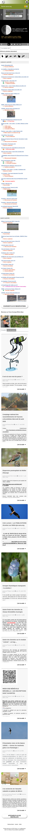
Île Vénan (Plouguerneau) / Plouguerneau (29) (11, 119)
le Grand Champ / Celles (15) (7, 273)
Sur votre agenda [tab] (11, 330)
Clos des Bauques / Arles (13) (8, 249)
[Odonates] (23, 56)
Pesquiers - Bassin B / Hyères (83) (9, 202)
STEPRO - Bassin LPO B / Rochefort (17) (10, 108)
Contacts (16, 824)
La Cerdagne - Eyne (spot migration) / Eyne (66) (12, 173)
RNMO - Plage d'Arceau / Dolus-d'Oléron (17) (11, 104)
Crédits (20, 824)
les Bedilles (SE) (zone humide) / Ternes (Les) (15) (12, 277)
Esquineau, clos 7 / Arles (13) (8, 252)
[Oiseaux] (2, 56)
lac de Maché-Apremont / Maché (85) (9, 206)
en (26, 6)
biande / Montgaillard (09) (7, 65)
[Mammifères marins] (11, 56)
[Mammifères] (7, 56)
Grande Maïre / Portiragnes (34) (8, 144)
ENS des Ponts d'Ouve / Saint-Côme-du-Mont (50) (12, 151)
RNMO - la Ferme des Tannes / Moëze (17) (10, 289)
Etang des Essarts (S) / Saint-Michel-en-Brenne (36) (13, 147)
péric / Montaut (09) (5, 232)
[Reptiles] (15, 56)
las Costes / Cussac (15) (6, 268)
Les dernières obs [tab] (5, 48)
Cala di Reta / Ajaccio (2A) (7, 135)
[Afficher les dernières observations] (8, 51)
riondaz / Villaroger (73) (6, 183)
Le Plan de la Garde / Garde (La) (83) (9, 187)
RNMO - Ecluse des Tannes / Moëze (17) (10, 93)
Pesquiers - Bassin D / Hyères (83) (9, 198)
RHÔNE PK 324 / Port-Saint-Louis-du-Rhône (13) (12, 256)
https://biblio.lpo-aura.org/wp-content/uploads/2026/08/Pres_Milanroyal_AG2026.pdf (14, 543)
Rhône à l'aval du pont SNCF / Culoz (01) (10, 221)
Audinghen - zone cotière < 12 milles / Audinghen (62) (13, 169)
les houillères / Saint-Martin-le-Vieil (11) (10, 69)
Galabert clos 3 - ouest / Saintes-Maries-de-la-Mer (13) (13, 85)
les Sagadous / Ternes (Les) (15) (8, 281)
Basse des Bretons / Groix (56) (8, 160)
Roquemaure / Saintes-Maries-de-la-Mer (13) (11, 89)
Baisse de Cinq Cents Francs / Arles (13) (10, 73)
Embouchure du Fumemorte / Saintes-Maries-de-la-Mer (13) (14, 76)
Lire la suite (20, 389)
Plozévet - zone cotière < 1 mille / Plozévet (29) (11, 131)
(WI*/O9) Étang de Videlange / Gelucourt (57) (11, 165)
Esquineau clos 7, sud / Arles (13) (9, 80)
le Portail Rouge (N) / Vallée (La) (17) (9, 285)
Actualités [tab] (3, 330)
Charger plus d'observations (14, 306)
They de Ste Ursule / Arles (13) (8, 260)
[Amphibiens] (19, 56)
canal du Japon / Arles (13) (7, 245)
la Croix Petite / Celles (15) (7, 264)
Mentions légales (11, 824)
